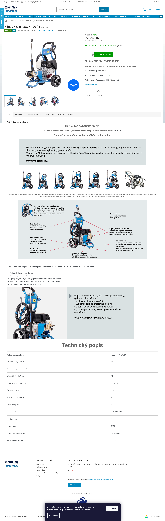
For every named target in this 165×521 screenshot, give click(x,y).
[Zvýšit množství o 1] (93, 53)
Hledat (104, 9)
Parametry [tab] (18, 114)
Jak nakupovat (65, 2)
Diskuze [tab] (61, 114)
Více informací (87, 509)
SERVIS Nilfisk (95, 2)
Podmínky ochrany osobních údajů (47, 473)
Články (38, 476)
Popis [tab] (9, 114)
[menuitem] (17, 16)
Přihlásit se (74, 485)
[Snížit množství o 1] (93, 55)
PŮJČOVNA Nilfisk (81, 2)
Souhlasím (111, 508)
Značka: (61, 30)
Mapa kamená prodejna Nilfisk (82, 493)
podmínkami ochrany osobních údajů (100, 479)
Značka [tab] (70, 114)
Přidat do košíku (105, 54)
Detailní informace (91, 85)
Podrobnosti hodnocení (46, 30)
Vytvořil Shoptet (155, 516)
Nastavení (53, 515)
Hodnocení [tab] (50, 114)
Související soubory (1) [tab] (34, 114)
